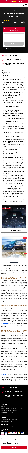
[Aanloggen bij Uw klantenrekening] (23, 5)
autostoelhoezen (19, 321)
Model (6, 39)
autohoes (3, 374)
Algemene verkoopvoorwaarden (9, 410)
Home (5, 10)
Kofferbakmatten (11, 10)
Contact (3, 414)
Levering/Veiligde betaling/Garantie (10, 426)
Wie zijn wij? (4, 406)
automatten (4, 323)
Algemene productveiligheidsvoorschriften (11, 408)
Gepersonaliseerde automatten (9, 419)
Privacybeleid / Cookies (7, 412)
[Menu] (5, 5)
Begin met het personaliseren (14, 43)
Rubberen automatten (6, 421)
